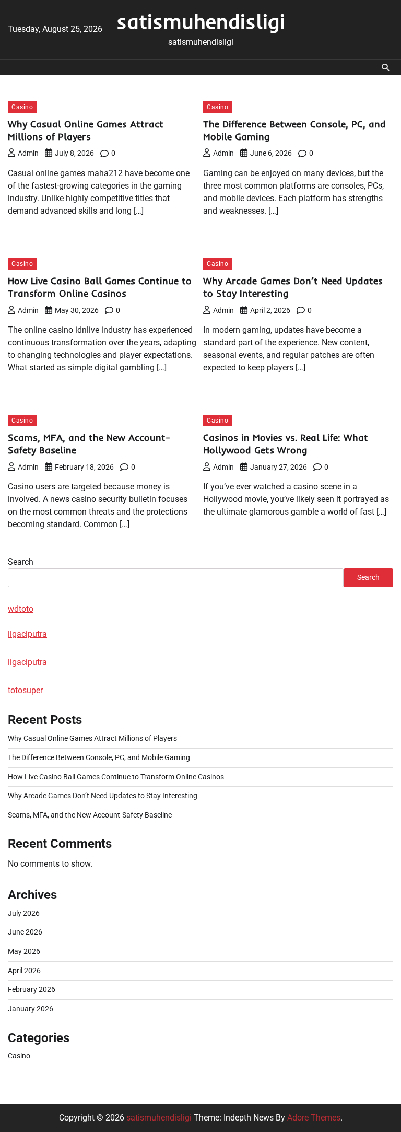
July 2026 (24, 913)
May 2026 (24, 951)
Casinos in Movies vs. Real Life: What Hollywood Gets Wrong (285, 443)
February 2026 (31, 989)
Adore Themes (313, 1118)
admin (28, 153)
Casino (22, 107)
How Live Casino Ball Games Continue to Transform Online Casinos (100, 287)
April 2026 (24, 970)
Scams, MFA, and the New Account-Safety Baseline (90, 815)
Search (20, 562)
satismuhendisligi (200, 21)
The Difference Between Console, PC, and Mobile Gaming (99, 757)
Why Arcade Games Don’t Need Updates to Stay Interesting (102, 795)
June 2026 (25, 932)
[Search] (385, 67)
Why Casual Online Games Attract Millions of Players (85, 130)
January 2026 (30, 1009)
